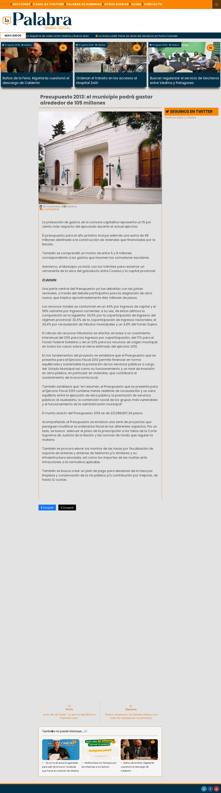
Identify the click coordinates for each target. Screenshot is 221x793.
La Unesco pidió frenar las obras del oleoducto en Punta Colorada (119, 36)
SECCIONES (22, 4)
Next (218, 66)
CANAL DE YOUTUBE (49, 4)
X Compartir (67, 507)
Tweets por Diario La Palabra (180, 117)
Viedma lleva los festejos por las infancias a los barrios (99, 765)
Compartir (48, 507)
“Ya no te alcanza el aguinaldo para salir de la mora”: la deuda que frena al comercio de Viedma (60, 767)
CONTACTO (153, 4)
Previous (2, 66)
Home (6, 4)
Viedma (71, 206)
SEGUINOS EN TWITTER (191, 111)
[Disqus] (100, 559)
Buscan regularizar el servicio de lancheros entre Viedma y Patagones (184, 80)
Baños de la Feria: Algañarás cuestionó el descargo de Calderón (36, 80)
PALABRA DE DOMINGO (84, 4)
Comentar (51, 209)
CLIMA (137, 4)
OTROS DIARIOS (117, 4)
